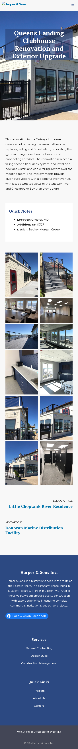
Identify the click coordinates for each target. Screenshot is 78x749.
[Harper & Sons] (14, 5)
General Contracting (39, 648)
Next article (13, 522)
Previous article (61, 500)
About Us (39, 698)
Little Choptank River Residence (41, 506)
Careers (39, 705)
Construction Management (39, 663)
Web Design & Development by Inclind (39, 731)
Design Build (39, 655)
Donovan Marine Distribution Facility (34, 530)
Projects (39, 690)
